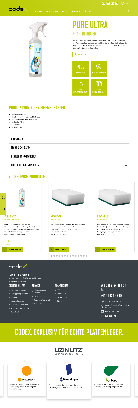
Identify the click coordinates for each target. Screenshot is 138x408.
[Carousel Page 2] (54, 256)
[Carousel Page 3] (57, 256)
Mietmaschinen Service (40, 291)
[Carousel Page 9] (73, 256)
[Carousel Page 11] (78, 256)
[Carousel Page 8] (70, 256)
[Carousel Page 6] (65, 256)
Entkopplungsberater (19, 294)
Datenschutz (62, 297)
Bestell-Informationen (23, 156)
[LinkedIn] (108, 3)
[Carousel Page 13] (84, 256)
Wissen (64, 12)
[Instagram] (112, 3)
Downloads (17, 139)
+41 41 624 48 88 (111, 296)
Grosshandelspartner (19, 305)
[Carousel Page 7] (67, 256)
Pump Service (39, 296)
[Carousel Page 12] (81, 256)
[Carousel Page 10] (76, 256)
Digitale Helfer (52, 12)
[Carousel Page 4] (59, 256)
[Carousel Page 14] (86, 256)
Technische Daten (20, 148)
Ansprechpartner (17, 301)
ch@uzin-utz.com (112, 311)
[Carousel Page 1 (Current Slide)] (51, 256)
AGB (58, 290)
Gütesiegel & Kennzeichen (25, 165)
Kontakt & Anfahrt (18, 282)
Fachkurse (38, 303)
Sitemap (60, 301)
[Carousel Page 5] (62, 256)
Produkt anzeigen (15, 250)
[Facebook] (117, 3)
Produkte (38, 12)
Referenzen (76, 12)
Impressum (61, 294)
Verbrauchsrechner (18, 290)
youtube (14, 297)
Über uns (88, 12)
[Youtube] (103, 3)
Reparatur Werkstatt (42, 300)
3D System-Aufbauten (20, 308)
